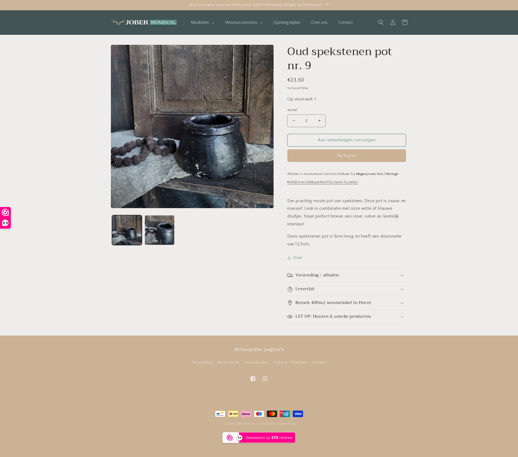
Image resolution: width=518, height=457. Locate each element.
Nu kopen (346, 155)
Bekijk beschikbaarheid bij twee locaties (322, 182)
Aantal (292, 110)
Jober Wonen (245, 423)
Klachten (299, 362)
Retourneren (228, 362)
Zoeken (319, 362)
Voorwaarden (256, 362)
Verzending (202, 362)
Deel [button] (298, 258)
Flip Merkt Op (286, 423)
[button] (381, 22)
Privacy (280, 362)
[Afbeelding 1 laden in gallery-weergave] (127, 230)
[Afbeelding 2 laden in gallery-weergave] (160, 230)
